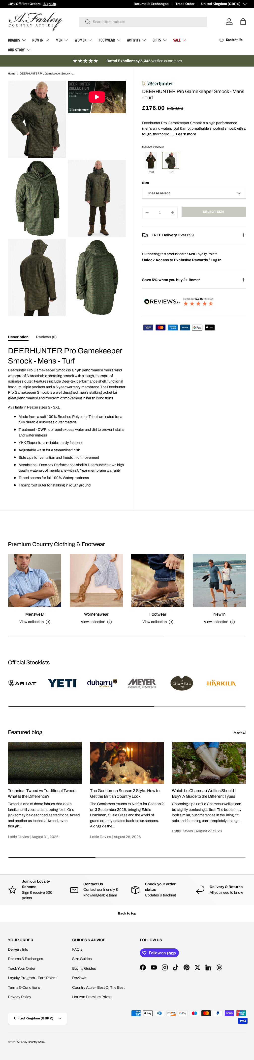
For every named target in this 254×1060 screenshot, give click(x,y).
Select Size (213, 212)
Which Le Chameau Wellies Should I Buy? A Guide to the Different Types (204, 793)
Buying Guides (84, 968)
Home (11, 73)
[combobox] (143, 22)
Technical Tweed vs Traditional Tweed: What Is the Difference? (42, 793)
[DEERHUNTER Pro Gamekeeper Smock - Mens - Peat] (150, 160)
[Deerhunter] (157, 83)
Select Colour (153, 147)
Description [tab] (18, 337)
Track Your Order (21, 968)
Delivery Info (18, 949)
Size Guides (82, 959)
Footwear (157, 614)
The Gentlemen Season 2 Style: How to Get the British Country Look (124, 793)
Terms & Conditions (24, 987)
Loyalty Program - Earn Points (32, 978)
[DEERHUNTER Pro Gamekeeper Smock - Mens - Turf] (170, 160)
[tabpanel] (67, 417)
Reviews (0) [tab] (46, 337)
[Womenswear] (96, 580)
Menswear (34, 614)
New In (219, 614)
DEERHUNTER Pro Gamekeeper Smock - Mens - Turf (48, 73)
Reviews (79, 978)
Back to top (127, 913)
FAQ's (77, 949)
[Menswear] (34, 580)
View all (240, 732)
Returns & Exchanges (151, 4)
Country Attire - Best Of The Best (98, 987)
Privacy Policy (19, 997)
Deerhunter (17, 370)
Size (145, 183)
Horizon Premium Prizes (92, 997)
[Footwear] (157, 580)
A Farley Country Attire (31, 1041)
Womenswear (96, 614)
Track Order (184, 4)
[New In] (219, 580)
